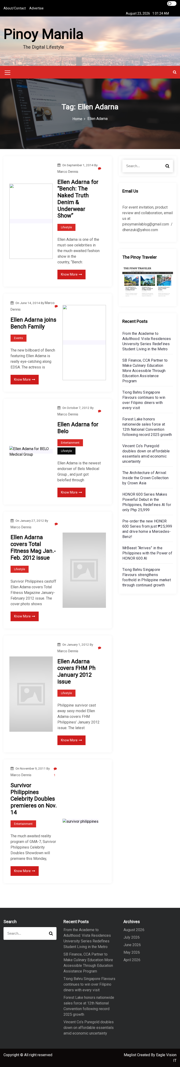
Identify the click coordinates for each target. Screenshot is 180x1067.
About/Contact (15, 8)
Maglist (130, 1055)
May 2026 (132, 952)
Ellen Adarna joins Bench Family (33, 323)
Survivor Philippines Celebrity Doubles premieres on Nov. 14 (34, 799)
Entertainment (70, 442)
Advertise (36, 8)
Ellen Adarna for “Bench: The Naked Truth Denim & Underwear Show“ (77, 199)
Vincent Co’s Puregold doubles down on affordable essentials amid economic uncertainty (89, 1027)
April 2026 (132, 960)
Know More (69, 274)
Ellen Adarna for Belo (77, 428)
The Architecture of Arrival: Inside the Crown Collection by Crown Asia (145, 477)
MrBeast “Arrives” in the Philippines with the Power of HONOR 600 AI (147, 553)
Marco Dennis (67, 172)
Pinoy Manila (43, 34)
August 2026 (134, 930)
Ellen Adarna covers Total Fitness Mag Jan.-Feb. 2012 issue (33, 547)
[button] (174, 72)
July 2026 (132, 937)
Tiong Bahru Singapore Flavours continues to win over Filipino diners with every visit (89, 984)
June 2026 (132, 945)
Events (18, 338)
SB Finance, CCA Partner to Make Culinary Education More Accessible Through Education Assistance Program (145, 370)
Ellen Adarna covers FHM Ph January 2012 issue (76, 671)
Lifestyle (66, 227)
